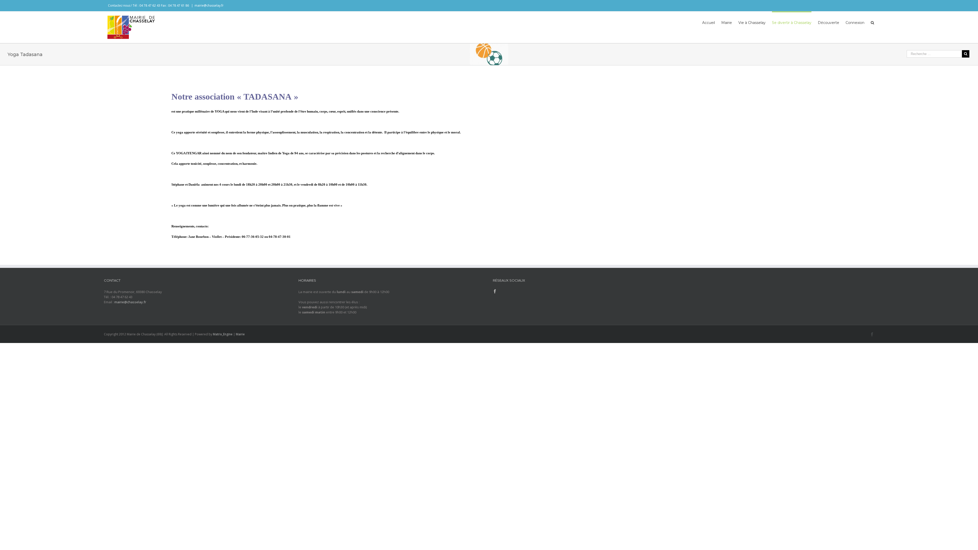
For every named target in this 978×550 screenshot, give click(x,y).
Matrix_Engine (223, 334)
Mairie (240, 334)
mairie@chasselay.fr (209, 5)
